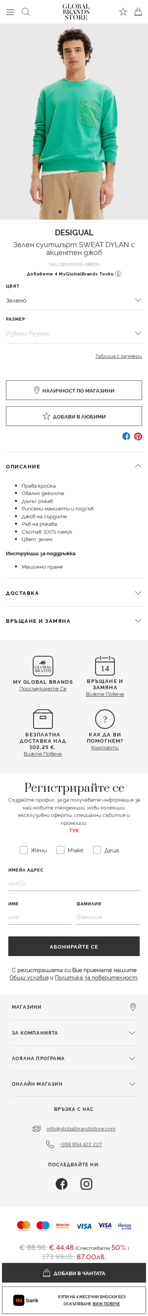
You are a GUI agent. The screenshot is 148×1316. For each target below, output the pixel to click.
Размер (15, 319)
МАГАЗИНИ (27, 1006)
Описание (23, 466)
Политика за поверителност (96, 977)
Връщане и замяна (38, 620)
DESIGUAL (74, 231)
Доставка (22, 592)
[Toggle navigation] (10, 12)
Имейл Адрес (26, 870)
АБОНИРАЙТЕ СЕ (74, 946)
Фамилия (89, 904)
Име (13, 904)
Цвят (13, 286)
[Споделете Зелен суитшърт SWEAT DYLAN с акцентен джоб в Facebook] (126, 439)
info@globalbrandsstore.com (81, 1128)
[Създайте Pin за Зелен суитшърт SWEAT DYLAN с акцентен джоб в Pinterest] (138, 439)
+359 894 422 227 (81, 1143)
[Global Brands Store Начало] (76, 10)
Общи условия (29, 977)
